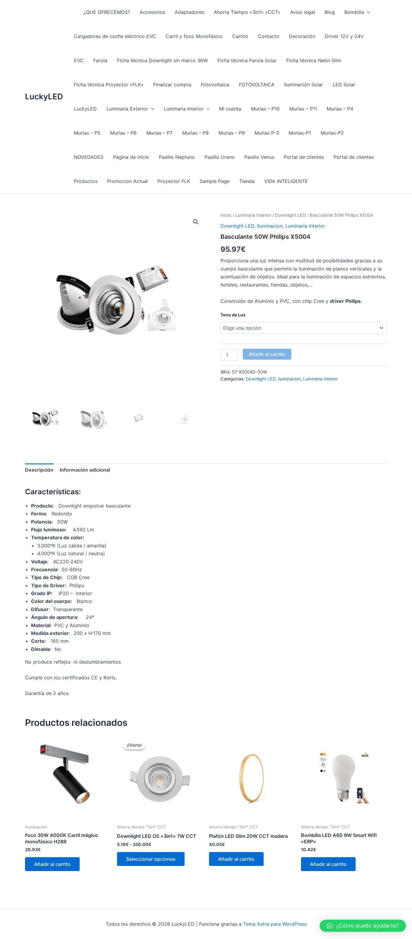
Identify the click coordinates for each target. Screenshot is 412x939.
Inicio (225, 215)
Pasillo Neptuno (177, 157)
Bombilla (354, 12)
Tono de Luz (233, 314)
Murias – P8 (195, 133)
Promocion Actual (127, 181)
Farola (100, 60)
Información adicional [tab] (85, 470)
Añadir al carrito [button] (52, 864)
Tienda (247, 181)
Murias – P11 (303, 109)
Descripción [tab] (39, 470)
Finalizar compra (172, 85)
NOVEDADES (88, 157)
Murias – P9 (231, 133)
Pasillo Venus (259, 157)
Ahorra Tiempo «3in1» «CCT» (247, 12)
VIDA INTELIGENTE (286, 181)
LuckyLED (44, 96)
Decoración (302, 36)
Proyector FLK (173, 181)
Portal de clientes (304, 157)
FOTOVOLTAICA (256, 85)
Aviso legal (302, 12)
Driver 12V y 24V (344, 36)
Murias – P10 (265, 109)
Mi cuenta (230, 109)
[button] (367, 12)
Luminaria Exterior (127, 109)
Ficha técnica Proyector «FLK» (109, 85)
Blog (330, 12)
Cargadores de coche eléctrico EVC (115, 36)
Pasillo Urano (219, 157)
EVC (79, 60)
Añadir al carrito (267, 354)
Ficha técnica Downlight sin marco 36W (162, 60)
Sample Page (215, 181)
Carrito (240, 36)
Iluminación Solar (303, 85)
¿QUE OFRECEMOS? (107, 12)
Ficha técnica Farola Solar (247, 60)
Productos (85, 181)
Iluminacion (270, 226)
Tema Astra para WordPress (275, 924)
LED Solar (344, 85)
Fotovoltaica (215, 85)
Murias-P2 (332, 133)
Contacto (268, 36)
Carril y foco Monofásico (194, 36)
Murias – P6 (123, 133)
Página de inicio (131, 157)
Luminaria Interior (184, 109)
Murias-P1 (300, 133)
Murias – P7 (159, 133)
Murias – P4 (340, 109)
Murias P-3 (267, 133)
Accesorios (152, 12)
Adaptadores (189, 12)
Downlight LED (290, 215)
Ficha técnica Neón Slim (313, 60)
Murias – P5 (87, 133)
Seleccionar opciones (151, 859)
